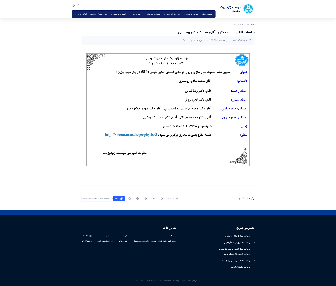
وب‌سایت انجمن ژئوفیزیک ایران (237, 254)
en (78, 5)
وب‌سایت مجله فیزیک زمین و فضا (236, 260)
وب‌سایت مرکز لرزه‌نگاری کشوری (238, 236)
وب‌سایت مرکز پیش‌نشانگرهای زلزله (236, 242)
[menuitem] (207, 14)
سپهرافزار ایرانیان (141, 280)
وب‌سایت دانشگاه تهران (241, 267)
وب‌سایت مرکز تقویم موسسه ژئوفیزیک (235, 249)
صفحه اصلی (249, 24)
